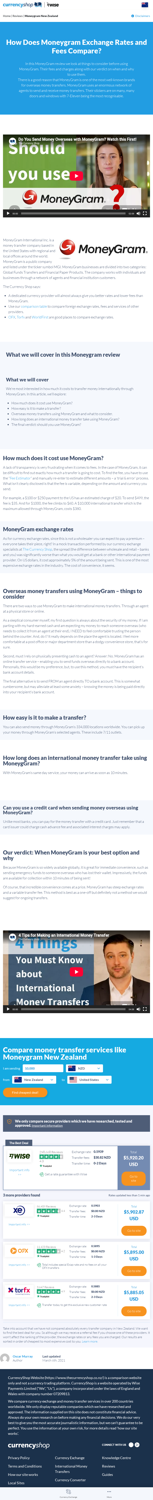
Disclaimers (142, 16)
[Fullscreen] (145, 213)
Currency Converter (70, 1480)
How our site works (23, 1474)
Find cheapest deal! (25, 1092)
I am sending (11, 1068)
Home (7, 16)
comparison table (34, 306)
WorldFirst (40, 317)
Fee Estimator (20, 478)
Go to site (133, 1178)
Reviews (18, 16)
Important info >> (19, 1172)
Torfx (21, 317)
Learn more (89, 1341)
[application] (76, 176)
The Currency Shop (37, 549)
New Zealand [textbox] (33, 1080)
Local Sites (16, 1483)
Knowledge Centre (116, 1458)
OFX (11, 317)
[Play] (8, 213)
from (6, 1080)
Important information (47, 1125)
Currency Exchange (68, 1497)
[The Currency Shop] (31, 5)
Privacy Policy (19, 1458)
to (63, 1080)
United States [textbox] (89, 1080)
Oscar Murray (23, 1356)
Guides (107, 1474)
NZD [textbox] (81, 1068)
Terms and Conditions (25, 1466)
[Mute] (138, 213)
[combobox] (84, 1068)
